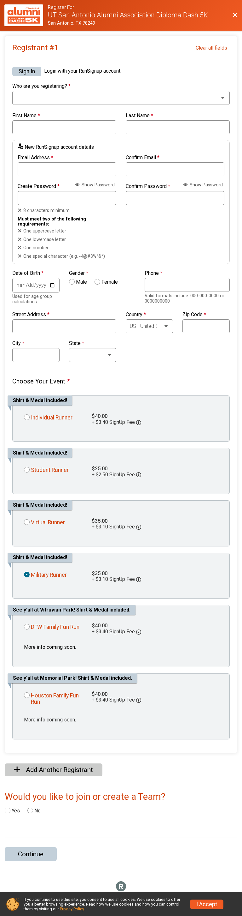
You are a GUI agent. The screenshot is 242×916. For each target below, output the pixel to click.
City (18, 343)
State (76, 343)
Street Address (30, 314)
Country (136, 314)
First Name (26, 115)
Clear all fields (211, 48)
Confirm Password (148, 186)
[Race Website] (26, 15)
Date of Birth (27, 273)
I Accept (206, 904)
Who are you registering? (41, 86)
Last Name (139, 115)
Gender (78, 273)
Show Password (97, 185)
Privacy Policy (72, 909)
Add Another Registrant (58, 770)
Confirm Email (142, 157)
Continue (30, 854)
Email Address (35, 157)
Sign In (27, 71)
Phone (153, 273)
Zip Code (194, 314)
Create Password (39, 186)
